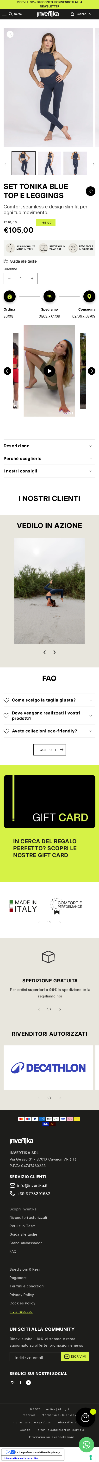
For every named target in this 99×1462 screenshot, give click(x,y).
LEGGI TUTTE (48, 750)
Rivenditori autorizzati (28, 1217)
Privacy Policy (22, 1295)
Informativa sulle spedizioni (32, 1422)
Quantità (10, 269)
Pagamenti (18, 1278)
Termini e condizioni (27, 1286)
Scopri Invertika (23, 1209)
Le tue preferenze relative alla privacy (37, 1452)
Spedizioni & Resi (25, 1269)
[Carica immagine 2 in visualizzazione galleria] (49, 163)
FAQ (13, 1251)
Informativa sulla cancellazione (52, 1437)
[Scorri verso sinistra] (5, 164)
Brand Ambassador (26, 1243)
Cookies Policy (22, 1303)
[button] (15, 14)
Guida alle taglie (23, 1234)
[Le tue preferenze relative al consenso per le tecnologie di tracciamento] (90, 1457)
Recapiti (25, 1430)
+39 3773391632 (33, 1193)
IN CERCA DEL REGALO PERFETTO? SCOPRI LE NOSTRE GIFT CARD (45, 848)
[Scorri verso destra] (93, 164)
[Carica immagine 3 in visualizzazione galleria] (75, 163)
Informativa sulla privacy (58, 1415)
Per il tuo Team (23, 1226)
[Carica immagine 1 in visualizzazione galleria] (23, 163)
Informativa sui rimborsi (74, 1422)
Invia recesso (21, 1311)
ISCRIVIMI (78, 1356)
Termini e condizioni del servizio (60, 1430)
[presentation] (44, 652)
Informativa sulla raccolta (21, 1458)
